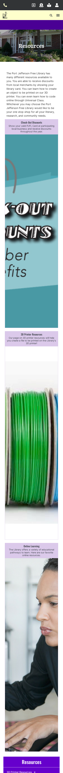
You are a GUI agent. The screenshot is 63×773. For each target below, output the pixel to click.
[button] (51, 15)
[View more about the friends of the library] (50, 5)
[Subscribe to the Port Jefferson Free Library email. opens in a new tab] (34, 5)
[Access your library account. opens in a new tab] (58, 5)
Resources (31, 761)
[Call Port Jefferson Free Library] (6, 5)
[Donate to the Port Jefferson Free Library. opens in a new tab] (42, 5)
